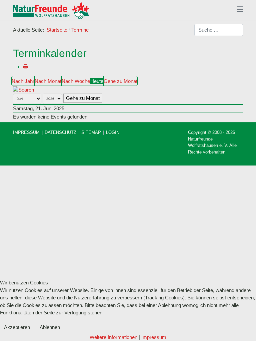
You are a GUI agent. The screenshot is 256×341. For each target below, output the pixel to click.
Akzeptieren (17, 327)
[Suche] (23, 89)
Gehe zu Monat (120, 81)
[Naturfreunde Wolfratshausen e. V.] (51, 10)
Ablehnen (50, 327)
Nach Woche (76, 81)
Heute (96, 81)
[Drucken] (25, 67)
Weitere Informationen (113, 337)
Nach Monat (48, 81)
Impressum (153, 337)
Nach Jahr (23, 81)
